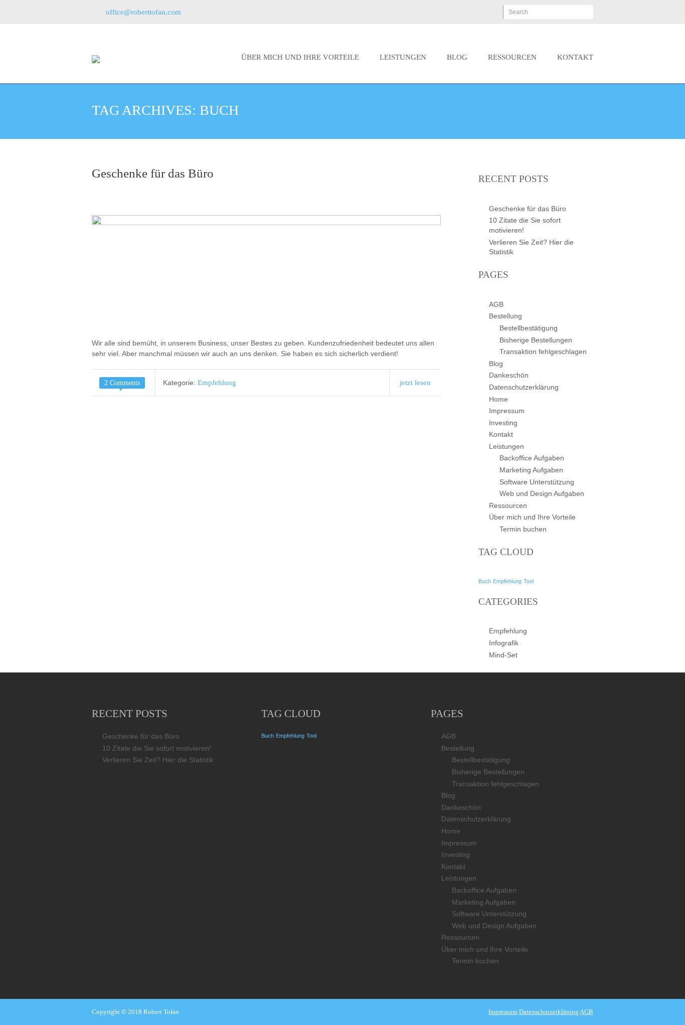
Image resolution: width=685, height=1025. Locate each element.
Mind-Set (503, 655)
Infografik (504, 643)
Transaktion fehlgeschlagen (543, 352)
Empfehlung (217, 383)
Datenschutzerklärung (524, 387)
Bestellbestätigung (528, 328)
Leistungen (403, 57)
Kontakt (575, 57)
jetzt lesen (415, 383)
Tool (529, 581)
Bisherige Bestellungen (535, 340)
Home (498, 399)
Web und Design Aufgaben (541, 493)
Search (518, 12)
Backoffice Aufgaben (531, 458)
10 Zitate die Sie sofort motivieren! (156, 748)
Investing (503, 423)
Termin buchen (523, 529)
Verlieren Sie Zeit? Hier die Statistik (158, 760)
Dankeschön (509, 375)
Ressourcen (512, 57)
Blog (457, 57)
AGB (496, 304)
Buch (484, 581)
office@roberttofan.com (143, 12)
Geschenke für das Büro (153, 173)
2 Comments (122, 383)
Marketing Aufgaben (531, 470)
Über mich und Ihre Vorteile (300, 57)
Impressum (507, 411)
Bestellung (505, 316)
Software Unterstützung (536, 482)
